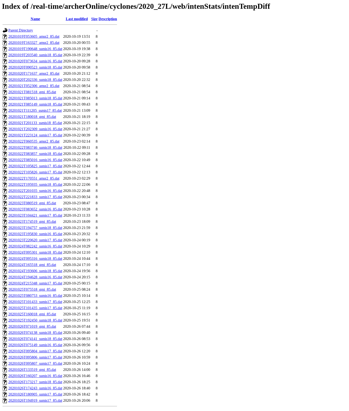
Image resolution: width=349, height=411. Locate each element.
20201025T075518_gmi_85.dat (32, 289)
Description (108, 19)
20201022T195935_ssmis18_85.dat (35, 184)
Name (35, 19)
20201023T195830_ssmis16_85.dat (35, 234)
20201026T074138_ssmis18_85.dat (35, 333)
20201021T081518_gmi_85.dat (32, 92)
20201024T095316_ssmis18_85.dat (35, 259)
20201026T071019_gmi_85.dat (32, 326)
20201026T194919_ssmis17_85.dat (35, 400)
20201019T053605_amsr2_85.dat (33, 36)
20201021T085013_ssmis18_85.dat (35, 98)
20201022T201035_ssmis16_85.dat (35, 191)
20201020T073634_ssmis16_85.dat (35, 61)
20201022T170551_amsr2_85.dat (33, 178)
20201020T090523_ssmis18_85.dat (35, 67)
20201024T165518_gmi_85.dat (32, 265)
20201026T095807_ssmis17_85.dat (35, 363)
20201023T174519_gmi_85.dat (32, 222)
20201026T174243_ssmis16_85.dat (35, 388)
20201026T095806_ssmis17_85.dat (35, 357)
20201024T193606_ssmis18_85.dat (35, 271)
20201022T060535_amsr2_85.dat (33, 141)
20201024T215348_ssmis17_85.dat (35, 283)
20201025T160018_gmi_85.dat (32, 314)
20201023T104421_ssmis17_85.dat (35, 215)
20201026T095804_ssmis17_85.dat (35, 351)
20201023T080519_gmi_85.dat (32, 203)
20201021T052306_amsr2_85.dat (33, 86)
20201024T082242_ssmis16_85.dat (35, 246)
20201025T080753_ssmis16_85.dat (35, 296)
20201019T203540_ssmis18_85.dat (35, 55)
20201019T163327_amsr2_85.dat (33, 43)
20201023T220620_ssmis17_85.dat (35, 240)
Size (94, 19)
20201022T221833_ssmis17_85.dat (35, 197)
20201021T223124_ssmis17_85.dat (35, 135)
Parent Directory (20, 30)
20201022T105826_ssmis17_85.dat (35, 172)
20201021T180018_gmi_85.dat (32, 117)
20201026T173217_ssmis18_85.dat (35, 382)
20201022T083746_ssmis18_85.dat (35, 147)
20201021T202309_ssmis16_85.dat (35, 129)
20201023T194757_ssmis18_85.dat (35, 228)
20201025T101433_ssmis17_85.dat (35, 302)
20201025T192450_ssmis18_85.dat (35, 320)
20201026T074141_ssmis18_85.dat (35, 339)
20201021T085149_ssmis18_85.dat (35, 104)
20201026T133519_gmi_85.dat (32, 370)
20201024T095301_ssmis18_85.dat (35, 252)
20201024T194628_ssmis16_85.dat (35, 277)
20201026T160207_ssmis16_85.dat (35, 376)
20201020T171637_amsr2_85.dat (33, 73)
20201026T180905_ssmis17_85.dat (35, 394)
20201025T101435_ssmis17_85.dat (35, 308)
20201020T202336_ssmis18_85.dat (35, 80)
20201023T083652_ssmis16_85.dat (35, 209)
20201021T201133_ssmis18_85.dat (35, 123)
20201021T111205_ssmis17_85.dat (35, 110)
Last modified (77, 19)
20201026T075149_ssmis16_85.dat (35, 345)
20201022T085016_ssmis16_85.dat (35, 160)
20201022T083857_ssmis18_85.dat (35, 154)
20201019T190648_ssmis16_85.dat (35, 49)
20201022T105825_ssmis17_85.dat (35, 166)
